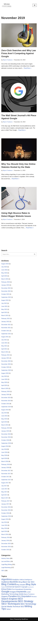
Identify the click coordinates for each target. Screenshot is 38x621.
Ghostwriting (27, 589)
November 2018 (6, 437)
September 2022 (6, 297)
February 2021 (5, 355)
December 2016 (6, 507)
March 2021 (4, 352)
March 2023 (4, 279)
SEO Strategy (25, 601)
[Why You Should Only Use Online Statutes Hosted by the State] (19, 149)
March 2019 (4, 425)
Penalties (12, 596)
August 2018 (5, 446)
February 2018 (5, 464)
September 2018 (6, 443)
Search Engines (9, 598)
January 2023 (5, 285)
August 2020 (5, 373)
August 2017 (5, 482)
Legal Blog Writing (6, 564)
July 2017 (4, 485)
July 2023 (4, 267)
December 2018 (6, 434)
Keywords (21, 591)
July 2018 (4, 449)
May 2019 (4, 419)
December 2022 (6, 288)
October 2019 (5, 403)
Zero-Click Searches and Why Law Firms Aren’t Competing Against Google (18, 53)
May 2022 (4, 309)
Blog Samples (20, 584)
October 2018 (5, 440)
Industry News (5, 558)
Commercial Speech (13, 587)
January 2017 (5, 504)
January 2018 (5, 467)
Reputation (26, 596)
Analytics (15, 579)
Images (13, 592)
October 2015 (5, 549)
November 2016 (6, 510)
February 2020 (5, 391)
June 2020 (4, 379)
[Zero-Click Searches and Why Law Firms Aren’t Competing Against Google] (19, 35)
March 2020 (4, 388)
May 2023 (4, 273)
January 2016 (5, 540)
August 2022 (5, 300)
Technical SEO (18, 606)
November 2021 (6, 327)
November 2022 (6, 291)
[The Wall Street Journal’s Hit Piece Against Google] (19, 94)
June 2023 (4, 270)
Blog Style (31, 584)
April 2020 (4, 385)
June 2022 (4, 306)
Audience (5, 582)
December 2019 (6, 397)
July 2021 (4, 340)
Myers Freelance (7, 60)
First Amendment (17, 589)
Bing (20, 582)
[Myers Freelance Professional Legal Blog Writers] (6, 5)
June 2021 (4, 343)
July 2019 (4, 412)
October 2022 (5, 294)
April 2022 (4, 312)
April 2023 (4, 276)
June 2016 (4, 525)
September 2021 (6, 333)
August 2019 (5, 409)
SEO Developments (12, 600)
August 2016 (5, 519)
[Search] (35, 254)
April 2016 (4, 531)
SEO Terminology (28, 604)
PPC (19, 596)
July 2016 (4, 522)
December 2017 (6, 470)
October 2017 (5, 476)
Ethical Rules (6, 589)
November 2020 (6, 364)
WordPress (24, 619)
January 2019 (5, 431)
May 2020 (4, 382)
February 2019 (5, 428)
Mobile (21, 594)
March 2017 (4, 498)
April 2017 (4, 495)
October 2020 (5, 367)
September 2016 (6, 516)
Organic (4, 596)
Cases (3, 587)
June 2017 (4, 489)
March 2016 (4, 534)
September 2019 (6, 406)
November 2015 (6, 546)
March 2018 (4, 461)
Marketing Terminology (10, 594)
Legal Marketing (6, 567)
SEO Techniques (10, 603)
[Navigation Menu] (35, 5)
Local (28, 592)
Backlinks (14, 582)
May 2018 (4, 455)
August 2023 (5, 263)
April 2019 (4, 422)
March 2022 (4, 315)
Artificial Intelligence (26, 579)
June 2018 (4, 452)
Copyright (24, 587)
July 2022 (4, 303)
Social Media (6, 606)
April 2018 (4, 458)
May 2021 (4, 346)
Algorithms (6, 579)
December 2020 (6, 361)
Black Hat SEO (28, 582)
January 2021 (5, 358)
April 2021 (4, 349)
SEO (2, 570)
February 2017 (5, 501)
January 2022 (5, 321)
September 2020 (6, 370)
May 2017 (4, 492)
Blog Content (8, 584)
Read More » (27, 68)
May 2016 (4, 528)
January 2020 (5, 394)
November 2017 (6, 473)
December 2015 (6, 543)
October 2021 (5, 330)
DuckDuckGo (31, 587)
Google (5, 591)
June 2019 (4, 416)
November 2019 (6, 400)
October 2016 (5, 513)
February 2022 (5, 318)
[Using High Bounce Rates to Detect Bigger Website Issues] (19, 198)
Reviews (34, 596)
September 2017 (6, 479)
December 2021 (6, 324)
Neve (11, 619)
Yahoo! (8, 609)
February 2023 (5, 282)
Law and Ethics (5, 561)
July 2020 (4, 376)
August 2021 (5, 336)
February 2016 (5, 537)
